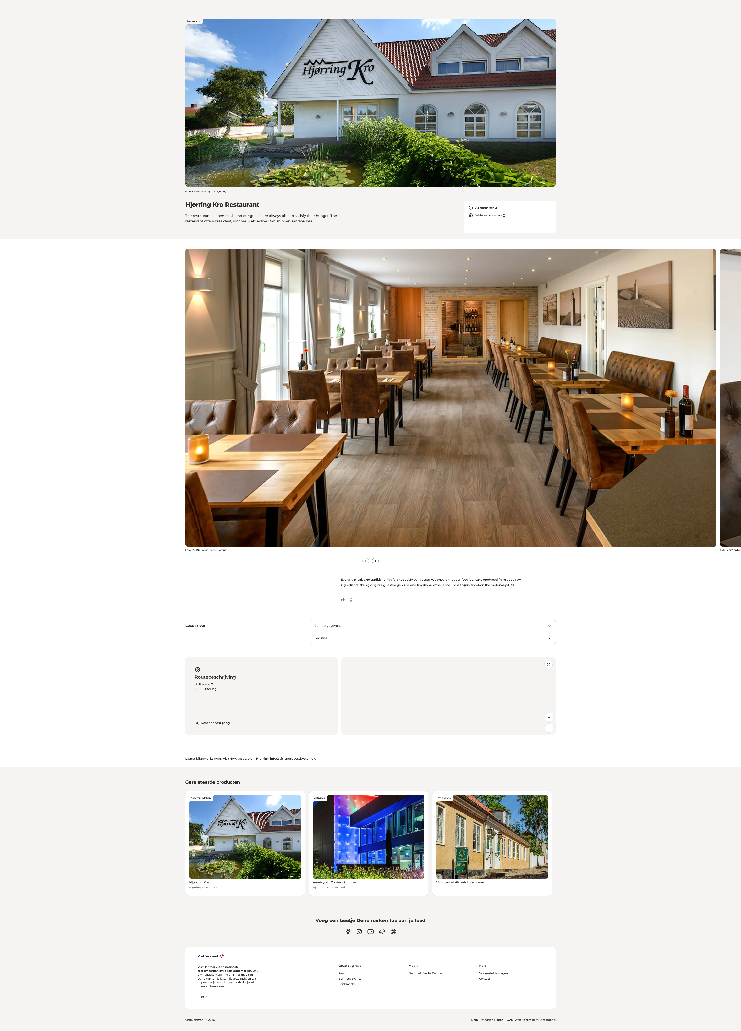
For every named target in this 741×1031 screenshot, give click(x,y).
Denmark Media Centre (425, 973)
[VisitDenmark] (211, 956)
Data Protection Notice (487, 1020)
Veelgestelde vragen (493, 973)
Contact (484, 978)
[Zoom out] (549, 728)
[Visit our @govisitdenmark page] (382, 931)
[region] (448, 696)
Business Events (349, 978)
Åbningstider (484, 207)
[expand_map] (548, 665)
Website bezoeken (488, 215)
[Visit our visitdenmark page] (370, 931)
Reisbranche (347, 984)
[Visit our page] (359, 931)
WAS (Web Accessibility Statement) (531, 1020)
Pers (341, 973)
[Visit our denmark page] (347, 931)
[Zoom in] (549, 717)
